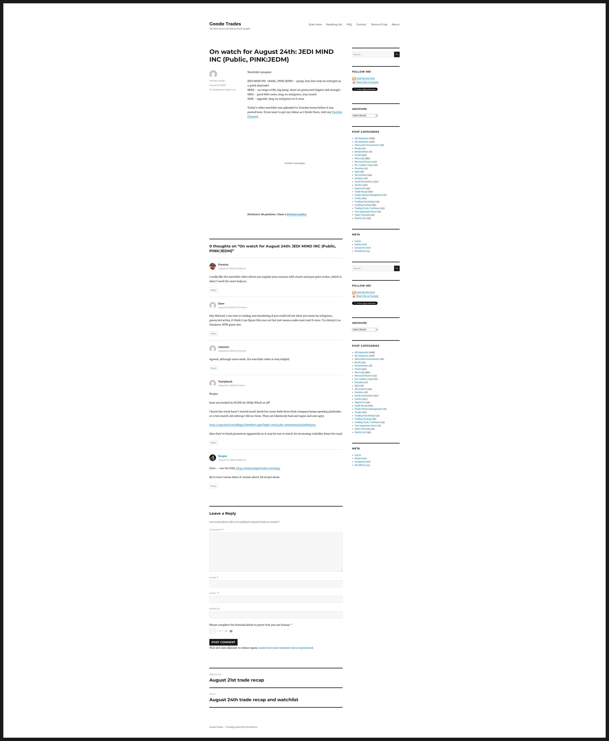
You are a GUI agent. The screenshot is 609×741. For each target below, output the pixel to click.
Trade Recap (361, 191)
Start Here (315, 24)
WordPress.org (362, 251)
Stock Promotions (364, 181)
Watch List (230, 89)
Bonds (358, 148)
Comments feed (362, 247)
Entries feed (361, 244)
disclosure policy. (297, 214)
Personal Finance (363, 161)
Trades (358, 198)
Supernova (360, 188)
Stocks (358, 185)
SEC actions (360, 175)
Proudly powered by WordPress (242, 727)
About (396, 24)
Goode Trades (225, 23)
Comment (216, 529)
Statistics (359, 178)
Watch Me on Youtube (367, 82)
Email (214, 593)
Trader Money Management (369, 195)
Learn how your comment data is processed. (286, 647)
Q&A (357, 171)
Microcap (359, 158)
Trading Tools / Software (367, 208)
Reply (213, 290)
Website (214, 608)
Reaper (222, 456)
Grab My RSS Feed (365, 78)
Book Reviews (362, 151)
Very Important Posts (365, 211)
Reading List (334, 24)
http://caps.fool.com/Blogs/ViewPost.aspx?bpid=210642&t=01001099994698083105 (262, 424)
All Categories (216, 89)
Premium (359, 168)
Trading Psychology (365, 201)
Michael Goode (217, 80)
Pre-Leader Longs (364, 165)
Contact (361, 24)
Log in (358, 241)
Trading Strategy (363, 205)
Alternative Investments (367, 145)
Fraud (357, 155)
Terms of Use (379, 24)
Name (214, 577)
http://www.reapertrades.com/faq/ (258, 468)
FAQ (349, 24)
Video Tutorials (362, 215)
